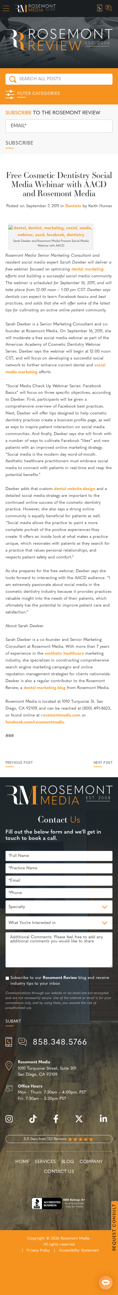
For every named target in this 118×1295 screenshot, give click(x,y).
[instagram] (11, 1122)
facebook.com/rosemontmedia (34, 722)
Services (45, 1162)
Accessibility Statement (79, 1251)
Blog (67, 1162)
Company (91, 1162)
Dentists (73, 206)
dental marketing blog (45, 688)
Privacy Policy (38, 1251)
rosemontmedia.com (60, 715)
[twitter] (82, 1122)
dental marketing (88, 269)
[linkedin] (106, 1122)
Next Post (103, 763)
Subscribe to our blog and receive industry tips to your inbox (59, 981)
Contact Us (59, 1172)
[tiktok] (35, 1122)
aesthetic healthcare (64, 654)
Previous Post (19, 763)
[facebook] (58, 1122)
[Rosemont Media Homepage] (35, 8)
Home (22, 1162)
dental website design (74, 489)
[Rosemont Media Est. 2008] (59, 796)
